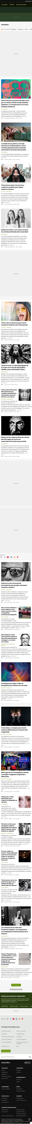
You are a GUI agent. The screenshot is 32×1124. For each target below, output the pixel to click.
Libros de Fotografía (6, 1039)
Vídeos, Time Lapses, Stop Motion (8, 644)
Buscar (30, 1056)
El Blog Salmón (19, 1098)
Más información (18, 1122)
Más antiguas (16, 985)
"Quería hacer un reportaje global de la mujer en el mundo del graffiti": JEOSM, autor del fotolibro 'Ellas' (14, 367)
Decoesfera (4, 1100)
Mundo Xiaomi (5, 1078)
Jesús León (7, 384)
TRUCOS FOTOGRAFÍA (21, 4)
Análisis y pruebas (14, 1006)
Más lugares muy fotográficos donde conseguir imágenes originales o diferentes (15, 774)
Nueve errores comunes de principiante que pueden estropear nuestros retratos (14, 585)
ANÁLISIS (12, 4)
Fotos (26, 29)
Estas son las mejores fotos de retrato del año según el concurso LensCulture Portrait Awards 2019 (15, 439)
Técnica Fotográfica (6, 1042)
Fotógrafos (4, 966)
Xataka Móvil (5, 1072)
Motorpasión (19, 1089)
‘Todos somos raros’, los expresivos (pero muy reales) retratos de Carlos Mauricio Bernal (9, 882)
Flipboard (18, 557)
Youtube (8, 557)
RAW (17, 1046)
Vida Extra (18, 1072)
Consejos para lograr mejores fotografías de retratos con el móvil (14, 684)
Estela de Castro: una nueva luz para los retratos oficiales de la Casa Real (14, 231)
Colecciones (4, 616)
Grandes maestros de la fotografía (22, 1042)
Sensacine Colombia (21, 1113)
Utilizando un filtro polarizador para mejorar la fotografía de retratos (9, 799)
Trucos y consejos (6, 191)
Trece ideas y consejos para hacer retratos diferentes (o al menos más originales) (14, 730)
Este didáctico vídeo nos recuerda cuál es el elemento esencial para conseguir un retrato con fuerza (9, 638)
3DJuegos (18, 1070)
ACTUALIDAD (4, 4)
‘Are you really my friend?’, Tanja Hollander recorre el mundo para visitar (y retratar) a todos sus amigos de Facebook (9, 855)
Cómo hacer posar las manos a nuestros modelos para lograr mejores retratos (12, 187)
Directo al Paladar (6, 1089)
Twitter (1, 557)
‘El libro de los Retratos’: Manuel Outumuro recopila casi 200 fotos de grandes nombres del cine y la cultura (9, 393)
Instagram (13, 29)
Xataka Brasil (5, 1111)
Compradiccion (5, 1102)
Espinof (18, 1081)
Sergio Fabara (8, 700)
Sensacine (18, 1079)
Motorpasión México (21, 1115)
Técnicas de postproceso (8, 1036)
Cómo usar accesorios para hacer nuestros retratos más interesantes (14, 324)
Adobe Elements (6, 1046)
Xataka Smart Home (6, 1076)
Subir (26, 1062)
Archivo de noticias (17, 989)
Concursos (4, 152)
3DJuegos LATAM (20, 1109)
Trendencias (4, 1098)
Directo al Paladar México (8, 1115)
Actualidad (4, 109)
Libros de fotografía (7, 399)
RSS (14, 557)
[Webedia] (28, 1)
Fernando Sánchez (9, 118)
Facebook (4, 557)
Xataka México (5, 1109)
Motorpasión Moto (20, 1091)
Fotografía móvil (20, 1034)
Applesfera (4, 1074)
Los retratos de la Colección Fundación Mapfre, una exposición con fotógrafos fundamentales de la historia (14, 930)
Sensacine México (20, 1111)
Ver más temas (6, 1051)
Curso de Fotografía (21, 1039)
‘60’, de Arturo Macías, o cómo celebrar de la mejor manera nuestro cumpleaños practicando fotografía (9, 611)
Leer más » (24, 116)
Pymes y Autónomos (21, 1100)
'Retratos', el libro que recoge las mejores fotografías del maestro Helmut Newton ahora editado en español (9, 827)
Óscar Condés (8, 159)
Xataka (3, 1070)
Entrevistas (4, 372)
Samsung (20, 29)
